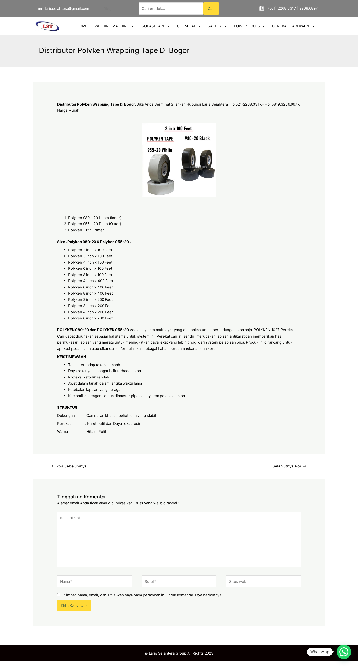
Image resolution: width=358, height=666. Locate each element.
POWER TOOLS (247, 26)
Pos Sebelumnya (69, 466)
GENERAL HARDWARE (291, 26)
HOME (82, 26)
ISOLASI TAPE (153, 26)
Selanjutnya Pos (290, 466)
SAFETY (215, 26)
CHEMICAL (186, 26)
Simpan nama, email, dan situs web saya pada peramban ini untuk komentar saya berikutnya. (143, 595)
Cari (211, 8)
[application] (131, 26)
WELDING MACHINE (112, 26)
